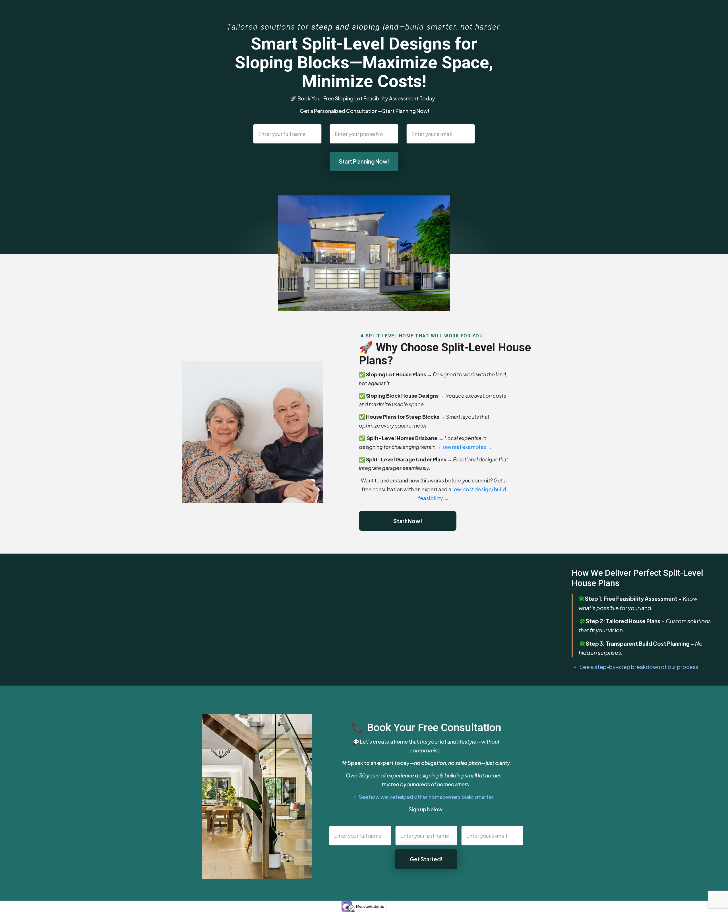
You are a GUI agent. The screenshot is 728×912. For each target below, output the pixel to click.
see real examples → (467, 446)
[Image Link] (252, 432)
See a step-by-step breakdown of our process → (642, 666)
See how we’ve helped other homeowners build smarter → (429, 796)
